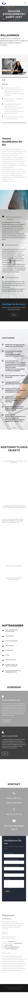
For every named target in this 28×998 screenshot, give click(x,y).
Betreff (5, 872)
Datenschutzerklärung (14, 988)
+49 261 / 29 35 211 (14, 798)
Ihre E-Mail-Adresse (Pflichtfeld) (11, 859)
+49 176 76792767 (9, 945)
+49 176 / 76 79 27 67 (14, 814)
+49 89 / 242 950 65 (14, 803)
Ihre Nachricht (7, 879)
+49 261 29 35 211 (12, 941)
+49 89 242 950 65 (18, 943)
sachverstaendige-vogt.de (12, 948)
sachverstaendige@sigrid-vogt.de (11, 947)
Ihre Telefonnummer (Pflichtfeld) (11, 866)
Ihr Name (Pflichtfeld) (9, 853)
